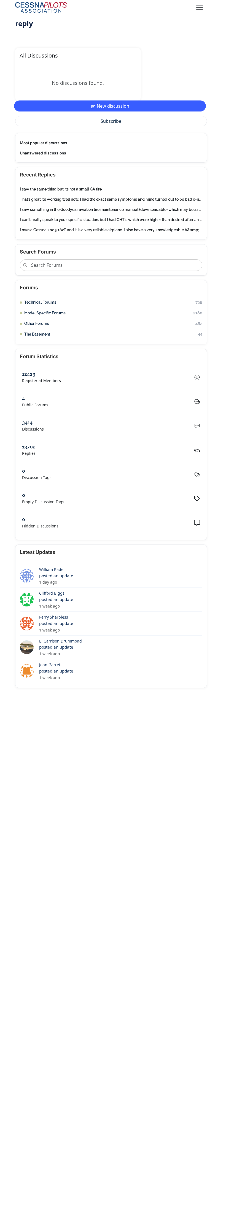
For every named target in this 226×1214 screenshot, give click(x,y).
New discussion (113, 106)
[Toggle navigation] (199, 7)
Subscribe (111, 121)
